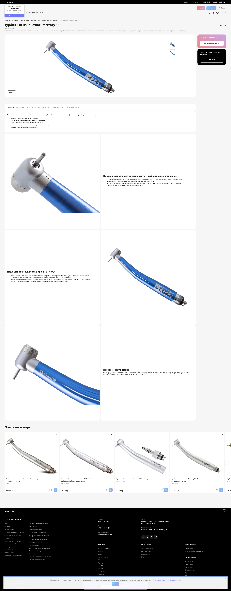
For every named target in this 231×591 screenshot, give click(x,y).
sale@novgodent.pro (219, 2)
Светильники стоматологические (39, 548)
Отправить (212, 59)
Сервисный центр (146, 554)
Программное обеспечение (37, 559)
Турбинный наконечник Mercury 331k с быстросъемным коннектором (141, 479)
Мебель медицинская (35, 529)
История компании (104, 548)
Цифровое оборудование (13, 535)
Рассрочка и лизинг (147, 548)
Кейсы (100, 560)
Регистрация (189, 564)
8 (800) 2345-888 (103, 521)
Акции (202, 8)
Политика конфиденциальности (195, 551)
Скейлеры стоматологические (38, 523)
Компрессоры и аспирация (13, 541)
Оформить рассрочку (212, 43)
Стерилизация (9, 538)
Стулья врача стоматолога (37, 532)
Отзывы (100, 568)
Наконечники (9, 549)
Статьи (100, 554)
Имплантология (34, 545)
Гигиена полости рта (35, 542)
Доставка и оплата (147, 551)
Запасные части (34, 554)
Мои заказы (188, 567)
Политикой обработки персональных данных (167, 580)
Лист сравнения (190, 570)
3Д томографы (9, 529)
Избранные (188, 576)
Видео (12, 92)
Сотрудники (101, 571)
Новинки (7, 526)
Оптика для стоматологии (13, 547)
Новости (100, 551)
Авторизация (189, 561)
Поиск (223, 8)
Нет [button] (19, 15)
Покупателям (30, 12)
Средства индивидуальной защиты (40, 556)
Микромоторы (9, 552)
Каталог (212, 8)
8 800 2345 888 (205, 2)
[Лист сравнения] (213, 13)
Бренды (100, 565)
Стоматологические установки (14, 532)
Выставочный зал (103, 557)
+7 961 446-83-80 (104, 528)
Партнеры (101, 563)
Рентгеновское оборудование (14, 544)
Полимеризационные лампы (13, 555)
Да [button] (9, 15)
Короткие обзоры (146, 560)
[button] (226, 462)
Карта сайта (189, 548)
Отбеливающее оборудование (38, 539)
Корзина (187, 573)
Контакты (39, 12)
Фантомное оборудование (37, 551)
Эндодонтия (33, 526)
